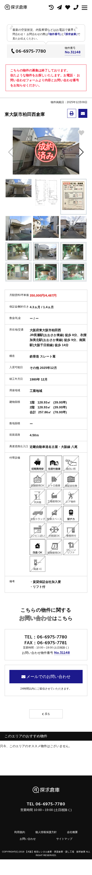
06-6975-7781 (52, 642)
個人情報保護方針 (46, 832)
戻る (47, 713)
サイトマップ (64, 838)
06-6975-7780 (31, 51)
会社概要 (72, 832)
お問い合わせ (28, 838)
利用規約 (19, 832)
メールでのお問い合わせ (48, 676)
